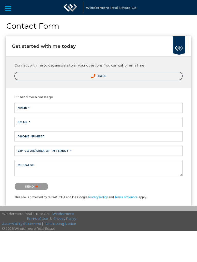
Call (101, 76)
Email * (24, 122)
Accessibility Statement (21, 224)
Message (26, 165)
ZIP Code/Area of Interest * (45, 150)
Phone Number (31, 136)
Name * (24, 108)
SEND (30, 186)
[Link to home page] (70, 7)
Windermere (63, 214)
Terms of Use (37, 218)
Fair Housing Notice (60, 224)
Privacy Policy (98, 197)
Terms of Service (126, 197)
